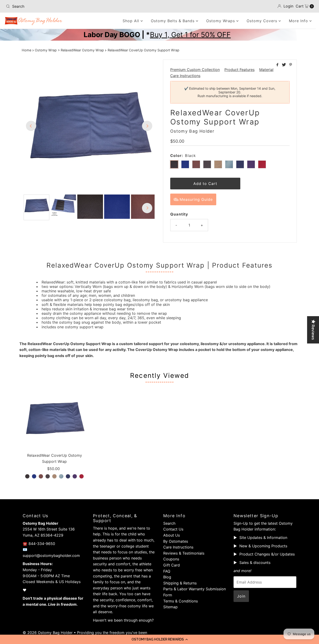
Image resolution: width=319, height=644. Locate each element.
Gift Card (171, 565)
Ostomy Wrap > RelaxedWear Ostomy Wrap (69, 50)
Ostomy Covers (263, 20)
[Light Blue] (61, 476)
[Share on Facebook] (278, 65)
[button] (159, 639)
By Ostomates (175, 541)
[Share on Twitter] (284, 65)
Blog (167, 577)
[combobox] (54, 6)
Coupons (171, 559)
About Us (171, 535)
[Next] (147, 126)
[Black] (27, 476)
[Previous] (31, 126)
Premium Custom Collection (195, 69)
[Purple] (74, 476)
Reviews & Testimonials (183, 553)
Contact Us (173, 529)
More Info (299, 20)
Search (169, 523)
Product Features (239, 69)
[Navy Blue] (68, 476)
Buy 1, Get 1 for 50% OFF (190, 34)
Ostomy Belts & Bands (173, 20)
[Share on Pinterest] (290, 65)
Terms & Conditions (180, 601)
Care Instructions (185, 75)
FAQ (166, 571)
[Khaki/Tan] (54, 476)
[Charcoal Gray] (47, 476)
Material (266, 69)
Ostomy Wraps (221, 20)
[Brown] (41, 476)
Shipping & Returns (180, 583)
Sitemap (170, 607)
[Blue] (34, 476)
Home (26, 50)
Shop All (132, 20)
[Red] (81, 476)
